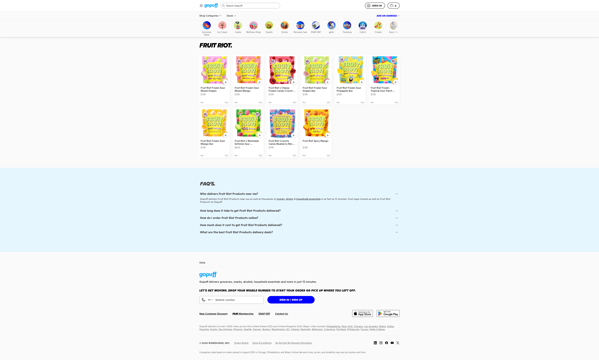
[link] (211, 5)
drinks (289, 199)
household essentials (308, 199)
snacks (281, 199)
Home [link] (202, 262)
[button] (393, 5)
